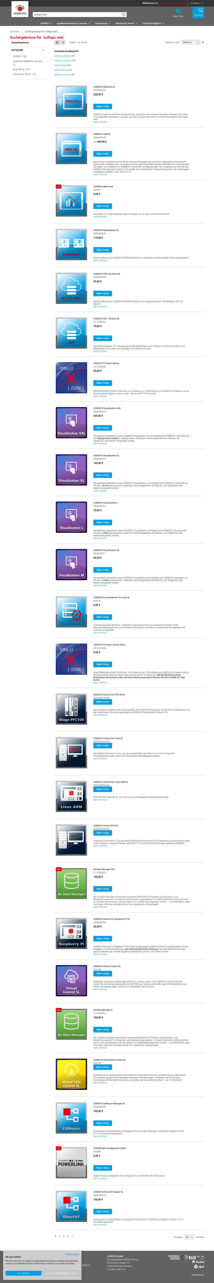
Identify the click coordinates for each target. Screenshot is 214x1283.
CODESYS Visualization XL (106, 455)
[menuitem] (45, 23)
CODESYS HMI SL (101, 134)
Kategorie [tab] (17, 50)
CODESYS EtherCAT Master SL (108, 1192)
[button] (165, 3)
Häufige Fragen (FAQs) (69, 1256)
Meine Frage (178, 16)
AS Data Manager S (102, 1010)
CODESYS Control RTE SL (105, 825)
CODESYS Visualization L (105, 503)
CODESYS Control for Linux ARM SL (110, 782)
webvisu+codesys (62, 60)
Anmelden (195, 3)
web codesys (60, 65)
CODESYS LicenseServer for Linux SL (111, 597)
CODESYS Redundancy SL (106, 230)
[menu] (121, 23)
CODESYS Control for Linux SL (108, 738)
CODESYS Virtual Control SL (107, 966)
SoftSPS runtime (62, 74)
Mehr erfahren (100, 122)
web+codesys (61, 70)
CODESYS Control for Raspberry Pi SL (111, 919)
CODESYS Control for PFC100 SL (109, 694)
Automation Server (25, 74)
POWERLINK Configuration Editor (109, 1148)
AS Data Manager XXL (104, 869)
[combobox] (80, 14)
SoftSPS (21, 56)
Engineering (22, 69)
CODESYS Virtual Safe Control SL (109, 1060)
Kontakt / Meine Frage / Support (74, 1265)
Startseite (15, 31)
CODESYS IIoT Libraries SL (106, 318)
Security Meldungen (68, 1260)
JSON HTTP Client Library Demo (109, 644)
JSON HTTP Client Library (106, 363)
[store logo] (20, 10)
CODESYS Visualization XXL (107, 408)
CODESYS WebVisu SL (104, 87)
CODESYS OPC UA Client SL (106, 274)
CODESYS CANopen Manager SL (109, 1103)
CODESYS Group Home (69, 1269)
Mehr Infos (103, 106)
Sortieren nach (173, 42)
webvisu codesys (62, 56)
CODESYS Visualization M (106, 550)
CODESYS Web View (103, 186)
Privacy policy (72, 1254)
